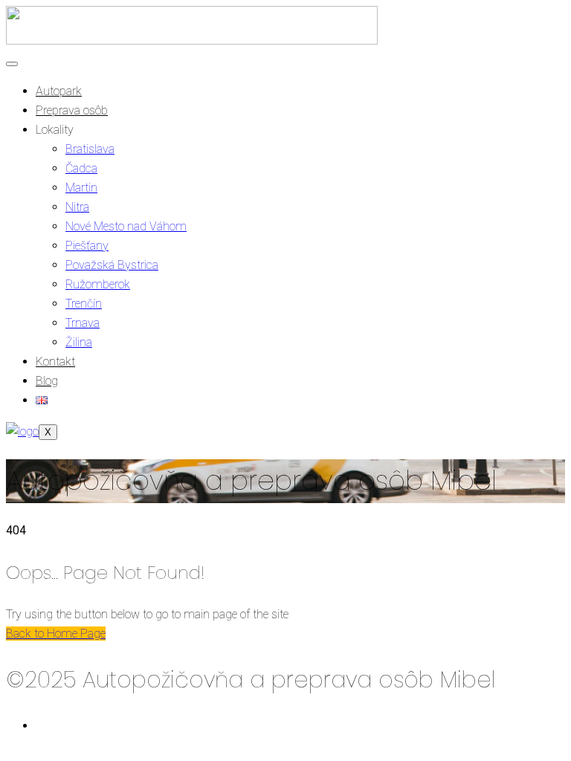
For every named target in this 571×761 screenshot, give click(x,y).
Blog (47, 381)
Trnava (82, 323)
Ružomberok (97, 284)
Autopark (59, 91)
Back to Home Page (56, 633)
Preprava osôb (72, 110)
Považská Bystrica (111, 265)
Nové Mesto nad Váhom (126, 226)
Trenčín (83, 304)
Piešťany (87, 246)
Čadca (81, 168)
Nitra (77, 207)
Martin (81, 188)
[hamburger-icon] (12, 64)
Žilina (78, 342)
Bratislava (89, 149)
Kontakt (55, 361)
